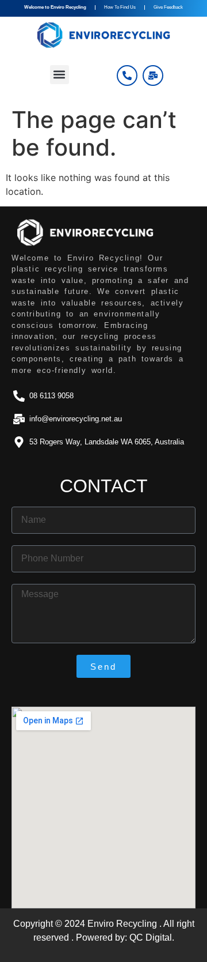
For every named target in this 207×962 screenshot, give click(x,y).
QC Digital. (151, 937)
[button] (59, 74)
